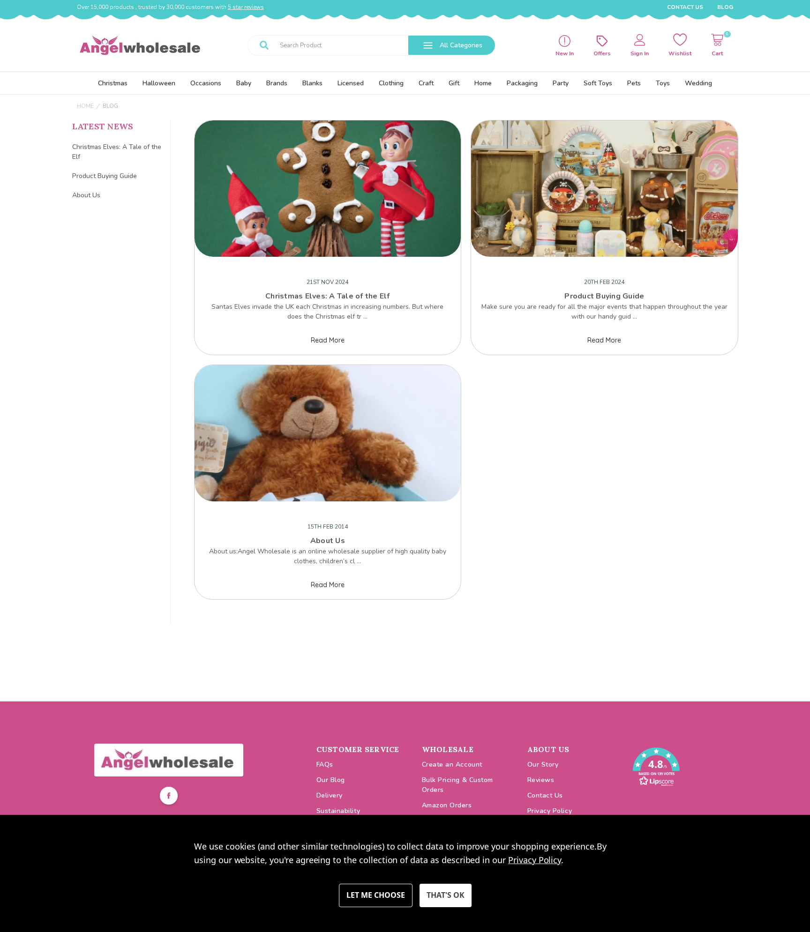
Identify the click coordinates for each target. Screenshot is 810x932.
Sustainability (338, 810)
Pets (634, 83)
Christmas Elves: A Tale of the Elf (116, 151)
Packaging (522, 83)
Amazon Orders (447, 805)
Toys (663, 83)
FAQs (324, 764)
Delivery (329, 795)
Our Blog (330, 779)
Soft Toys (598, 83)
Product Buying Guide (104, 175)
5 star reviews (246, 7)
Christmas (113, 83)
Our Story (543, 764)
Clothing (391, 83)
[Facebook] (169, 797)
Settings (375, 895)
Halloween (158, 83)
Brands (276, 83)
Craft (426, 83)
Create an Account (452, 764)
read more (328, 340)
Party (561, 83)
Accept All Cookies (446, 895)
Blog (725, 7)
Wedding (698, 83)
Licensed (351, 83)
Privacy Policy (549, 810)
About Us (86, 195)
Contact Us (685, 7)
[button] (169, 760)
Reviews (541, 779)
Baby (243, 83)
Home (483, 83)
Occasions (205, 83)
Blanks (312, 83)
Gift (454, 83)
